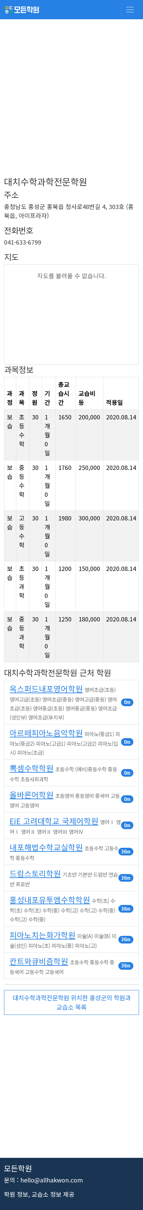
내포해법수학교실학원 (46, 847)
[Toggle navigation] (130, 9)
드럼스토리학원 (35, 873)
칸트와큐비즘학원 (39, 961)
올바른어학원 (32, 794)
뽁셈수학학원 (32, 768)
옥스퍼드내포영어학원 (46, 688)
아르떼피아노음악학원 (46, 732)
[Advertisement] (71, 104)
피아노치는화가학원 (42, 934)
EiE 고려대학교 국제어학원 (54, 820)
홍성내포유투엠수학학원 (50, 899)
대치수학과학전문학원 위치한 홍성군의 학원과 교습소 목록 (72, 1002)
